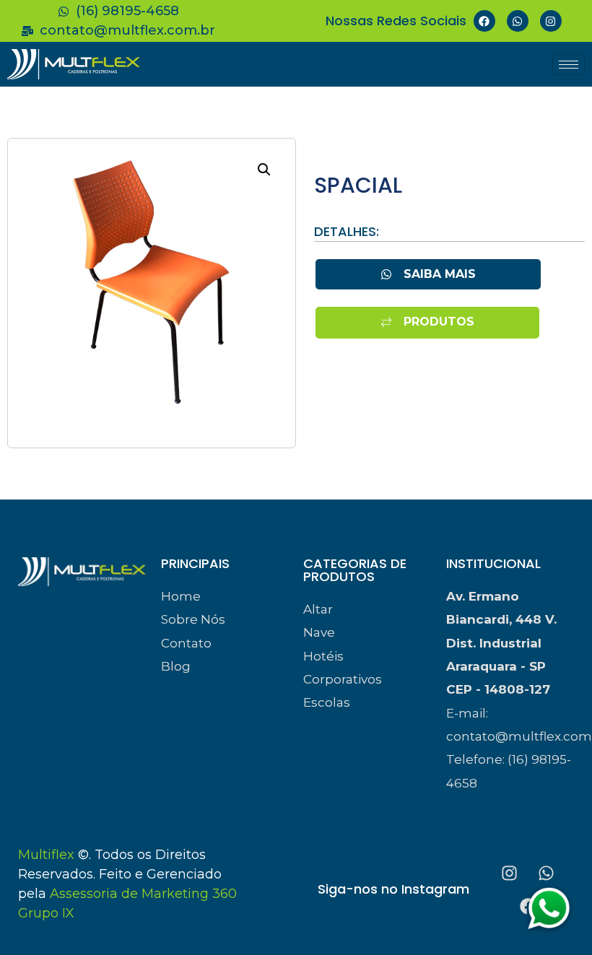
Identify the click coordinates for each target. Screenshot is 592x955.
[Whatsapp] (517, 21)
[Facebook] (484, 21)
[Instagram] (551, 21)
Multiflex (46, 855)
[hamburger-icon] (568, 64)
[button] (264, 170)
